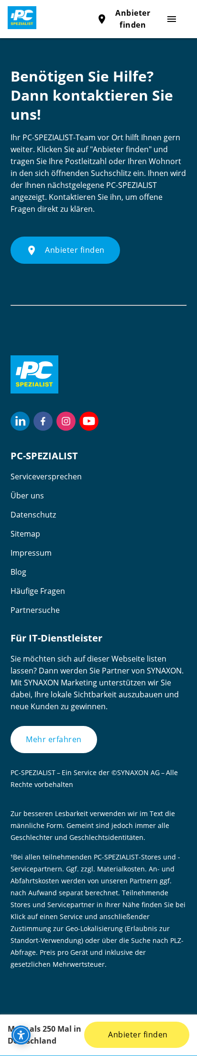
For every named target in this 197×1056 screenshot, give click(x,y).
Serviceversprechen (46, 476)
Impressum (31, 553)
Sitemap (25, 533)
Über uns (27, 495)
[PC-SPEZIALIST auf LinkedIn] (20, 421)
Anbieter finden (137, 1034)
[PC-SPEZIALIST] (18, 17)
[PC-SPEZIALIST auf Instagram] (66, 421)
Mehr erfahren (54, 739)
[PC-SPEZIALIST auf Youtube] (88, 421)
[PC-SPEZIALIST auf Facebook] (43, 421)
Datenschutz (33, 514)
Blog (18, 572)
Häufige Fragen (38, 591)
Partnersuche (35, 610)
